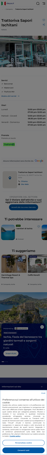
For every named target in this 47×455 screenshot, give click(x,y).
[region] (23, 422)
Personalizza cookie (23, 443)
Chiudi (43, 393)
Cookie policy (15, 436)
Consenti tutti (23, 450)
